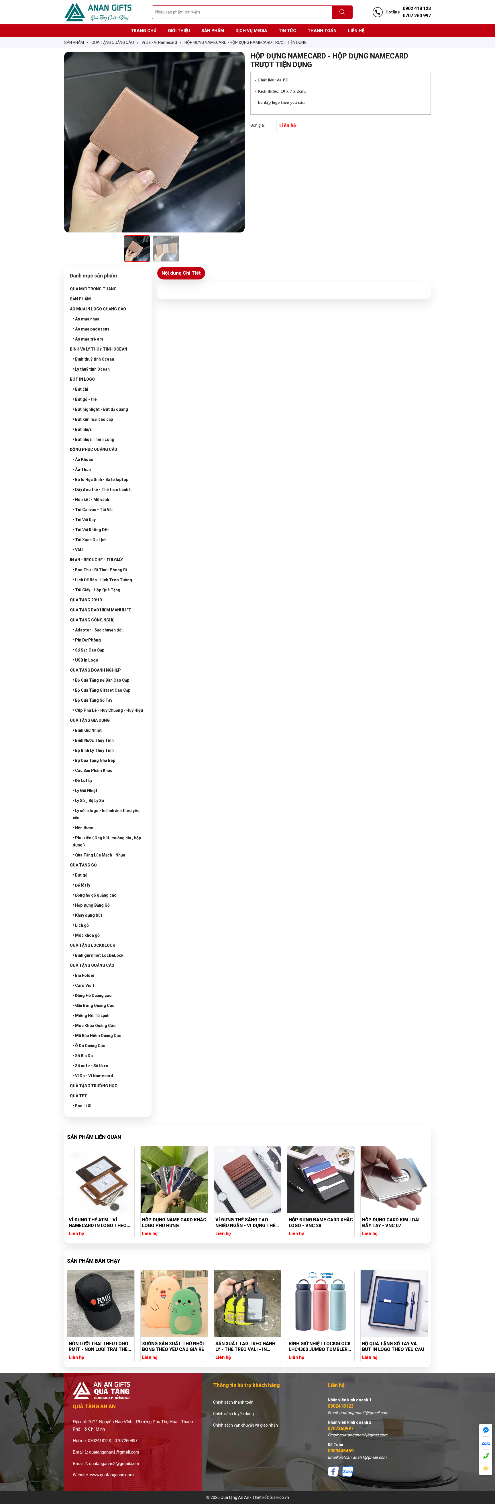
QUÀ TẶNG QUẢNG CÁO (92, 965)
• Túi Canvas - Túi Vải (93, 509)
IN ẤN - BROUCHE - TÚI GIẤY (96, 560)
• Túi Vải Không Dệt (91, 529)
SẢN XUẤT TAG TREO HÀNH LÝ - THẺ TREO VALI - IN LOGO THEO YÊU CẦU (172, 1346)
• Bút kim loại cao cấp (93, 419)
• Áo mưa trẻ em (88, 339)
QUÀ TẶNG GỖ (83, 865)
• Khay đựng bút (87, 915)
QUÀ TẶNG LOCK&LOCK (92, 945)
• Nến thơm (83, 828)
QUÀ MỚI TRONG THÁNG (93, 289)
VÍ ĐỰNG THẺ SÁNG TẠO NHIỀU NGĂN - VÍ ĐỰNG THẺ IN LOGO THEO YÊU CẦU (172, 1223)
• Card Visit (83, 985)
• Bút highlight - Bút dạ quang (100, 409)
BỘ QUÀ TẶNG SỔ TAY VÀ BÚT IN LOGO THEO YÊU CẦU (320, 1346)
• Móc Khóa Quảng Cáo (94, 1025)
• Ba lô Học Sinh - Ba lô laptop (101, 479)
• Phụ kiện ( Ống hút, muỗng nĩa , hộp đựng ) (107, 841)
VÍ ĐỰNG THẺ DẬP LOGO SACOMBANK (388, 1222)
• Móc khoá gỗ (86, 935)
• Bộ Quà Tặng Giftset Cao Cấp (102, 690)
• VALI (78, 549)
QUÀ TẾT (78, 1096)
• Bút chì (80, 389)
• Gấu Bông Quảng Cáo (94, 1005)
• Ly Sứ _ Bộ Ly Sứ (88, 800)
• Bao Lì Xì (82, 1106)
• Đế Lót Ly (82, 780)
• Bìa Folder (84, 975)
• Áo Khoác (83, 459)
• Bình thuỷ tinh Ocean (93, 359)
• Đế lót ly (81, 885)
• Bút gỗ (80, 875)
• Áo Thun (82, 469)
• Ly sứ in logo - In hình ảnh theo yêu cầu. (106, 814)
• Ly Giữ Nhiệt (85, 790)
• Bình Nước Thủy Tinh (93, 740)
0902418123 (340, 1406)
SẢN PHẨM (80, 299)
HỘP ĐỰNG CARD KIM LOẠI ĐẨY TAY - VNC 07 (317, 1222)
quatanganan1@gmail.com (114, 1452)
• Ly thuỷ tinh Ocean (91, 369)
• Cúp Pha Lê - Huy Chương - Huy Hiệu (108, 710)
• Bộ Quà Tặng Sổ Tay (92, 700)
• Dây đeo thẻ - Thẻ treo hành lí (102, 489)
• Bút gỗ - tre (85, 399)
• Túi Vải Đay (84, 519)
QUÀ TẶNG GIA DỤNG (90, 720)
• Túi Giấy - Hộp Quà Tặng (96, 590)
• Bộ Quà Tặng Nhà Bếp (94, 760)
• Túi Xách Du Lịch (90, 539)
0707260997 (340, 1428)
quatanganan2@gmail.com (114, 1463)
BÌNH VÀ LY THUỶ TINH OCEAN (98, 349)
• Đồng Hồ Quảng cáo (92, 995)
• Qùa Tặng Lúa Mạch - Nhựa (99, 855)
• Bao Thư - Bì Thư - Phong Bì (100, 570)
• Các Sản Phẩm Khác (92, 770)
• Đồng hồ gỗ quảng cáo (95, 895)
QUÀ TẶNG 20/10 (86, 600)
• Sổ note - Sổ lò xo (90, 1065)
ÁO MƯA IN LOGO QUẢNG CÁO (98, 309)
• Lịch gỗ (81, 925)
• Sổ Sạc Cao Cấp (89, 650)
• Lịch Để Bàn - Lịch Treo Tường (102, 580)
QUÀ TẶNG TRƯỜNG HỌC (93, 1085)
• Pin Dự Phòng (87, 640)
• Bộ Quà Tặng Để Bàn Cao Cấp (101, 680)
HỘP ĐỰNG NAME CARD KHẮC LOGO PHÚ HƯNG (101, 1222)
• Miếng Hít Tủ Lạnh (91, 1015)
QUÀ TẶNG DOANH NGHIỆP (95, 670)
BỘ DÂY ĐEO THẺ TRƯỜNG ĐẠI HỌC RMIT (390, 1346)
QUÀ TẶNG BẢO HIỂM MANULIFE (100, 610)
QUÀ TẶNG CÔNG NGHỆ (92, 620)
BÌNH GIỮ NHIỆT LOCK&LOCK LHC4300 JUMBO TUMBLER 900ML (246, 1346)
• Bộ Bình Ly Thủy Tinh (93, 750)
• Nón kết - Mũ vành (91, 499)
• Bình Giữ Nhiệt (87, 730)
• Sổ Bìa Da (83, 1055)
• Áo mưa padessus (91, 329)
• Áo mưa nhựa (86, 319)
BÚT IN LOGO (82, 379)
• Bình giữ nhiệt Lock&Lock (98, 955)
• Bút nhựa (82, 429)
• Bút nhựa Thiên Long (93, 439)
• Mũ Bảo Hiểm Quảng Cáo (97, 1035)
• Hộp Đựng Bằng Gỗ (91, 905)
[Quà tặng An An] (98, 11)
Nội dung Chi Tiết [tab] (181, 273)
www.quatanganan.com (112, 1474)
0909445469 (340, 1451)
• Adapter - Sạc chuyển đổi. (98, 630)
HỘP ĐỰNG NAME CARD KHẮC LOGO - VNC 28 (247, 1222)
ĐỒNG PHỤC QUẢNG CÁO (93, 449)
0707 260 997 (417, 15)
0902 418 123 (417, 8)
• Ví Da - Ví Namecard (93, 1075)
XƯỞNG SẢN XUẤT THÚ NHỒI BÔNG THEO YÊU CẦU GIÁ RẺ (100, 1346)
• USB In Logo (85, 660)
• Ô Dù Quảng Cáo (89, 1045)
